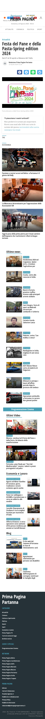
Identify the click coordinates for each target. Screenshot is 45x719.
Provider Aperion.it (8, 694)
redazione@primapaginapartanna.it (13, 706)
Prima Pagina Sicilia (8, 675)
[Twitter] (26, 72)
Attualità (9, 29)
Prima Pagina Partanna (9, 673)
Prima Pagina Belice (8, 658)
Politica (30, 29)
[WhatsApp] (33, 72)
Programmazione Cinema (10, 648)
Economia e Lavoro (8, 630)
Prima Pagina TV (7, 633)
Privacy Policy (6, 700)
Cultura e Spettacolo (8, 618)
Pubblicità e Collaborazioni (10, 697)
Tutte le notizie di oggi (9, 636)
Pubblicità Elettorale (8, 703)
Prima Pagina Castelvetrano (11, 661)
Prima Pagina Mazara (9, 670)
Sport (39, 29)
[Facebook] (19, 72)
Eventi (4, 624)
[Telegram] (39, 72)
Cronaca (20, 29)
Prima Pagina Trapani (9, 678)
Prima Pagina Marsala (9, 667)
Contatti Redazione (8, 691)
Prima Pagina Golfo (8, 664)
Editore (4, 688)
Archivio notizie (7, 639)
